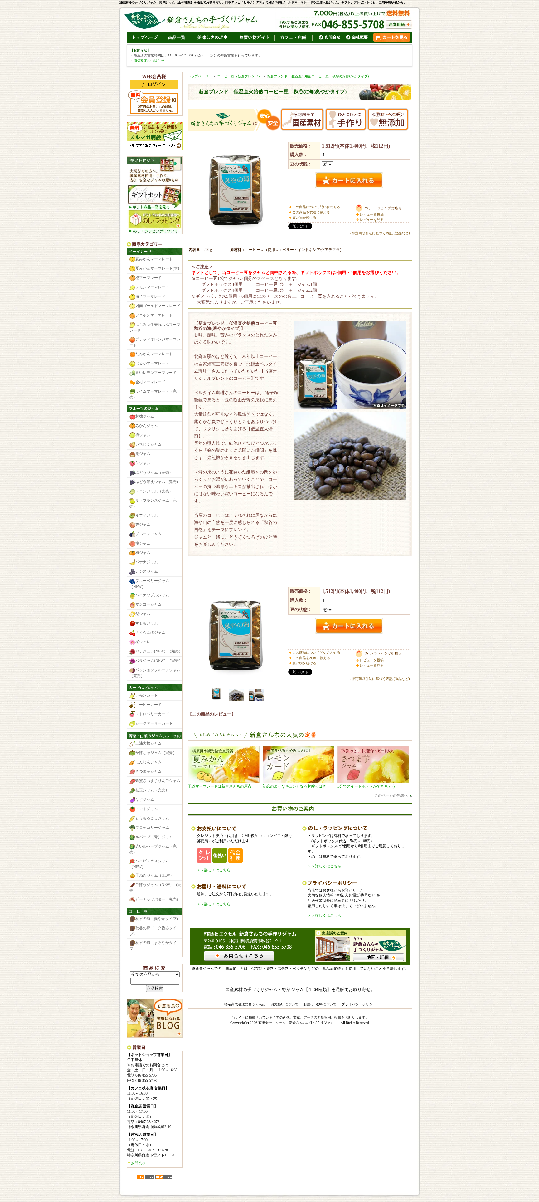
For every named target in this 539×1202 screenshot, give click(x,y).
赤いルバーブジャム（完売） (153, 849)
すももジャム (146, 623)
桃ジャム (142, 543)
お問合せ (138, 1163)
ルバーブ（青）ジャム (154, 837)
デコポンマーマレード (154, 315)
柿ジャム (142, 552)
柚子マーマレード (150, 297)
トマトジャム (146, 809)
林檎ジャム (144, 416)
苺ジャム (142, 463)
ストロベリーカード (152, 714)
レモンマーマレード (152, 287)
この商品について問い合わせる (316, 207)
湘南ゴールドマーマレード (157, 306)
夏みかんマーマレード (154, 259)
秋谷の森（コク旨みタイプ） (153, 931)
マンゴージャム (148, 605)
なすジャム (144, 799)
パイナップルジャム (152, 595)
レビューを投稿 (372, 214)
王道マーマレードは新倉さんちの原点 (219, 786)
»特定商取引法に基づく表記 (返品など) (380, 233)
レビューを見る (372, 220)
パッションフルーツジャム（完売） (154, 673)
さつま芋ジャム (148, 771)
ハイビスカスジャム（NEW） (149, 864)
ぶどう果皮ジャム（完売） (157, 482)
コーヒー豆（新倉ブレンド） (239, 76)
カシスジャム (146, 571)
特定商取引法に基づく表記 (244, 1004)
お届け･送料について (319, 1004)
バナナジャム (146, 562)
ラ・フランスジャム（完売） (153, 503)
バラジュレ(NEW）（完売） (158, 651)
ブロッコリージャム (152, 827)
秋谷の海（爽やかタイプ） (157, 919)
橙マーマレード (148, 278)
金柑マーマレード (150, 382)
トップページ (198, 76)
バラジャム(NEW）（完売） (158, 661)
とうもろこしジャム (152, 818)
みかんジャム (146, 425)
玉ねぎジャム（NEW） (154, 875)
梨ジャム (142, 614)
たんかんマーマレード (154, 354)
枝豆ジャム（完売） (152, 790)
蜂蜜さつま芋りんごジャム (157, 781)
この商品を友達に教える (311, 212)
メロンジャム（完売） (154, 491)
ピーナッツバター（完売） (157, 899)
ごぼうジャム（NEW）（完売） (155, 887)
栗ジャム (142, 454)
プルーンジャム (148, 534)
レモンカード (146, 695)
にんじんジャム (148, 762)
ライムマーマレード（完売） (153, 394)
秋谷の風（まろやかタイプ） (153, 946)
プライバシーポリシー (359, 1004)
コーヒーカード (148, 704)
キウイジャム (146, 515)
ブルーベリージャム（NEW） (149, 584)
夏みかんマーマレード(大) (157, 268)
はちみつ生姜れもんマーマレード (154, 328)
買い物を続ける (304, 217)
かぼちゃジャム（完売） (156, 752)
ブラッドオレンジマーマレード (154, 342)
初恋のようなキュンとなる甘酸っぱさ (294, 786)
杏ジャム (142, 524)
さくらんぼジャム (150, 633)
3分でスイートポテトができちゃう (366, 786)
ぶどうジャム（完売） (154, 472)
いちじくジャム (148, 444)
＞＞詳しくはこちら (214, 870)
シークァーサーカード (154, 723)
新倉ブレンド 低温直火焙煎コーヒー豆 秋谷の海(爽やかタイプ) (318, 76)
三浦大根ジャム (148, 743)
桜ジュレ (142, 642)
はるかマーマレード (152, 363)
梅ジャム (142, 435)
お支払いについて (284, 1004)
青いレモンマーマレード (156, 372)
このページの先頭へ (391, 795)
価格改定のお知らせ (149, 60)
